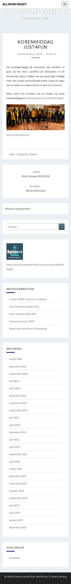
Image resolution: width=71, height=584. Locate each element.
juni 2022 (14, 439)
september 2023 (18, 410)
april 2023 (14, 425)
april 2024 (14, 388)
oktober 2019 (16, 490)
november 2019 (17, 483)
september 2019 (18, 498)
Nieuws (33, 154)
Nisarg (63, 576)
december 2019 (17, 476)
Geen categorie (18, 154)
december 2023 (17, 395)
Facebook (14, 557)
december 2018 (17, 527)
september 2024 (18, 373)
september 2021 (18, 454)
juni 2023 (14, 417)
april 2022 (14, 447)
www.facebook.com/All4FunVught (45, 98)
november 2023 (17, 403)
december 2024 (17, 366)
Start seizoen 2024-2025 (22, 314)
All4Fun (51, 53)
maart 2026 (15, 359)
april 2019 (14, 512)
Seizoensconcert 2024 (21, 321)
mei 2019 (14, 505)
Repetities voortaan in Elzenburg (28, 328)
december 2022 (17, 432)
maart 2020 (15, 468)
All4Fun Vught (14, 4)
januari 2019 (16, 520)
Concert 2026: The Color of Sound (28, 299)
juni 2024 (14, 381)
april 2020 (14, 461)
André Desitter (21, 135)
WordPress (42, 576)
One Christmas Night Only (24, 306)
